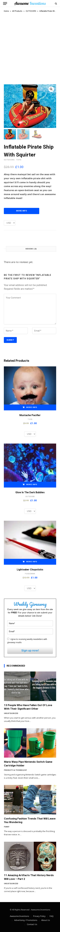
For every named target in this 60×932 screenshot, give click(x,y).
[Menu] (5, 3)
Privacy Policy (39, 916)
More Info (21, 211)
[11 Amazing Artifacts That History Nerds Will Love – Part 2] (30, 856)
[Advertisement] (30, 48)
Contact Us (32, 924)
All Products (17, 11)
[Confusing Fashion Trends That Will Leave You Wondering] (30, 799)
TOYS (18, 160)
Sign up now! (30, 650)
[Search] (55, 3)
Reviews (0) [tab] (31, 249)
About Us (45, 920)
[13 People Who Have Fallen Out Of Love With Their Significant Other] (30, 686)
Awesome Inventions (19, 916)
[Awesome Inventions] (30, 3)
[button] (51, 89)
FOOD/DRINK (30, 574)
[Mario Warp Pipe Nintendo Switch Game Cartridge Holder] (30, 743)
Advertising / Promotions (25, 920)
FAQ (51, 916)
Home (6, 11)
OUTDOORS (31, 11)
